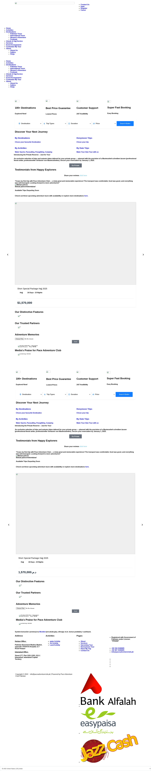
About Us (14, 50)
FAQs (12, 54)
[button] (38, 58)
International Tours (17, 35)
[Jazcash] (109, 762)
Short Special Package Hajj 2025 (32, 289)
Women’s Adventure (18, 37)
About (8, 48)
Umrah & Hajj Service (14, 41)
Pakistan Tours (16, 34)
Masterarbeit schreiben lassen (114, 158)
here (86, 196)
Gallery (13, 52)
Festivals (13, 39)
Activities (9, 30)
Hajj (21, 292)
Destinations (11, 32)
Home (8, 28)
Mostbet (42, 632)
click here (83, 175)
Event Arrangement (13, 45)
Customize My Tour (13, 47)
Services (9, 43)
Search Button (125, 123)
